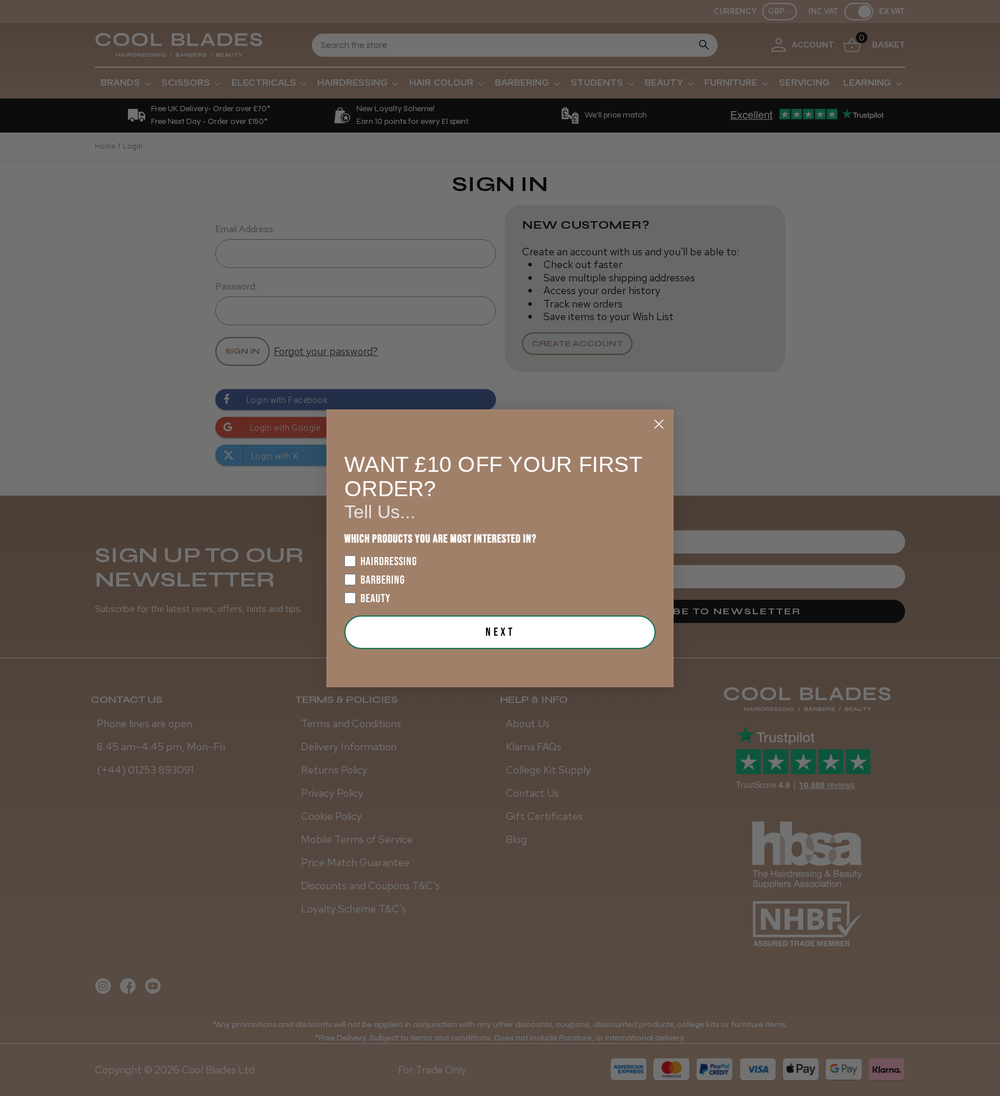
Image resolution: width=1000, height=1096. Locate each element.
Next (500, 632)
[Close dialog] (659, 424)
